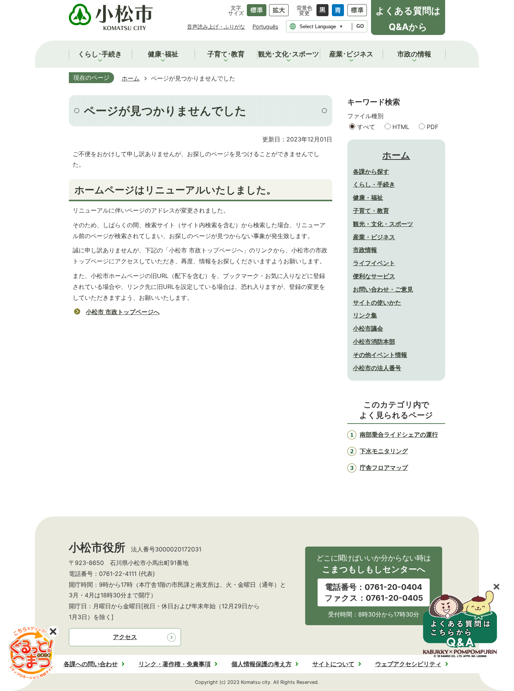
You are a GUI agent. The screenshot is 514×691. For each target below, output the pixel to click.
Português (265, 26)
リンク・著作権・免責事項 (174, 664)
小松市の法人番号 (377, 368)
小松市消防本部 (374, 341)
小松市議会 (368, 328)
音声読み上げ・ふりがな (216, 26)
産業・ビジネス (374, 237)
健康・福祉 (368, 197)
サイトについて (333, 664)
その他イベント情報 (380, 354)
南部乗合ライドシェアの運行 (399, 434)
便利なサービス (374, 276)
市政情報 (365, 250)
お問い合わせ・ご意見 (383, 289)
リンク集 (365, 315)
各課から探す (371, 171)
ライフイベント (374, 263)
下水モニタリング (384, 451)
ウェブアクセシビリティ (408, 664)
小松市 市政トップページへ (123, 312)
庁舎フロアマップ (384, 467)
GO (360, 26)
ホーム (131, 78)
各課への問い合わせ (91, 664)
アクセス (125, 637)
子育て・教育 (371, 210)
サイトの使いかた (377, 302)
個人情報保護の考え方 (261, 664)
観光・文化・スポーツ (383, 224)
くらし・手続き (374, 184)
